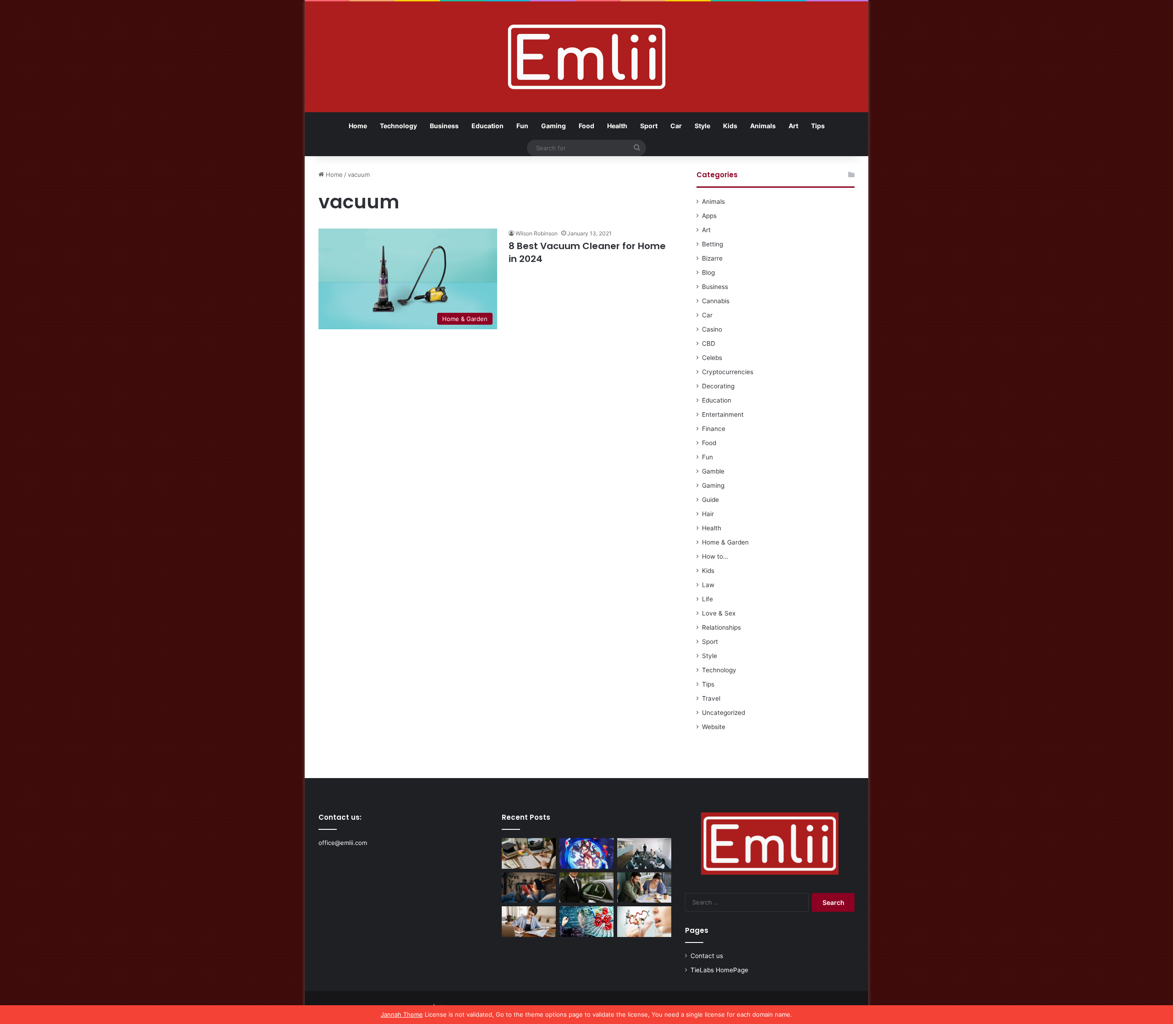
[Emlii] (587, 57)
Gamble (713, 471)
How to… (715, 556)
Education (487, 126)
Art (793, 126)
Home (358, 126)
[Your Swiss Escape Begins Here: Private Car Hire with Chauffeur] (586, 887)
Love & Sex (718, 613)
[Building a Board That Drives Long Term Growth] (644, 853)
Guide (710, 499)
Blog (708, 272)
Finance (713, 428)
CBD (708, 343)
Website (713, 726)
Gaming (553, 126)
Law (708, 584)
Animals (763, 126)
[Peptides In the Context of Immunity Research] (644, 921)
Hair (708, 513)
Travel (711, 698)
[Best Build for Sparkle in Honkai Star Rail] (586, 853)
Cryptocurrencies (727, 372)
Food (586, 126)
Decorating (718, 386)
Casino (712, 329)
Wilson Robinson (536, 233)
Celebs (712, 357)
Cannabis (715, 301)
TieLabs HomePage (719, 970)
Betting (712, 244)
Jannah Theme (402, 1014)
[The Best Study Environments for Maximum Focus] (529, 921)
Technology (398, 126)
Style (702, 126)
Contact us (707, 955)
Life (707, 599)
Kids (730, 126)
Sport (649, 126)
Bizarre (712, 258)
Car (676, 126)
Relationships (721, 627)
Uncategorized (723, 712)
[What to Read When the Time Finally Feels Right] (529, 887)
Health (617, 126)
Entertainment (723, 414)
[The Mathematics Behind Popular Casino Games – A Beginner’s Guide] (586, 921)
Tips (818, 126)
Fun (522, 126)
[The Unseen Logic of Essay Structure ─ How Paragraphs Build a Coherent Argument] (644, 887)
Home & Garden (725, 542)
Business (444, 126)
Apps (709, 215)
